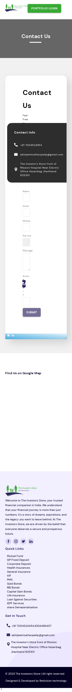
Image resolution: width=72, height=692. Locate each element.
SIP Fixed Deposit (18, 560)
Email (24, 206)
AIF (9, 575)
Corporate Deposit (19, 564)
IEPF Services (15, 603)
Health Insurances (18, 568)
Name (24, 191)
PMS (10, 579)
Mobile (24, 221)
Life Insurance (16, 595)
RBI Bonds (13, 587)
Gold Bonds (14, 583)
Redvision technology (53, 681)
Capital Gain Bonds (19, 591)
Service (24, 235)
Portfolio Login (44, 8)
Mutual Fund (15, 556)
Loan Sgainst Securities (22, 599)
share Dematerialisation (22, 607)
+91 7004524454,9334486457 (32, 626)
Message (24, 250)
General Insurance (18, 572)
